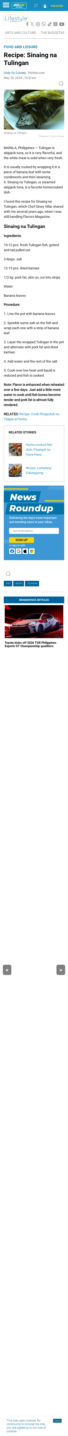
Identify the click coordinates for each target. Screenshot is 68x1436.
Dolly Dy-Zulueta (15, 73)
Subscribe (57, 5)
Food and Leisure (21, 47)
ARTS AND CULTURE (20, 33)
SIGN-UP (21, 540)
